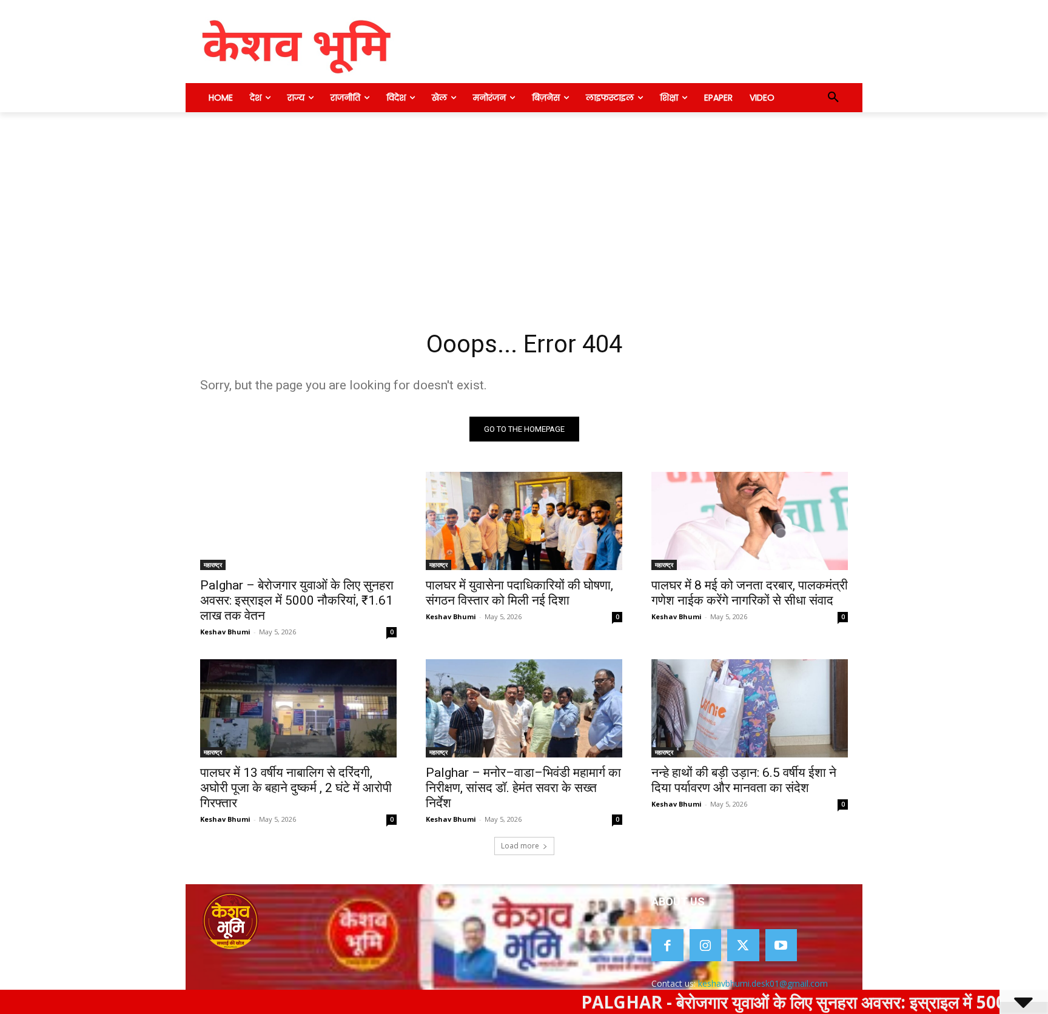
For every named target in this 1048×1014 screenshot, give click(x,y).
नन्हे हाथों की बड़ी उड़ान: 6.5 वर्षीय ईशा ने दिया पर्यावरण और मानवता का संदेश (743, 780)
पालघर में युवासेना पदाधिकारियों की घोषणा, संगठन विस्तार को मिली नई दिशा (519, 593)
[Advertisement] (524, 203)
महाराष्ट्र (213, 564)
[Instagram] (706, 945)
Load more (520, 846)
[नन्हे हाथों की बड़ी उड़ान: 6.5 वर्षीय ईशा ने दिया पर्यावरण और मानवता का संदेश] (749, 708)
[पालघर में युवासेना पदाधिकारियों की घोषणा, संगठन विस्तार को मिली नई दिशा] (524, 521)
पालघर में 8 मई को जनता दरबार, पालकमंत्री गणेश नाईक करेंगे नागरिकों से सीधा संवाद (749, 593)
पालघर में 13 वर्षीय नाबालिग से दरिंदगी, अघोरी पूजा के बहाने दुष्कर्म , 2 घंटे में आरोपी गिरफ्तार (296, 787)
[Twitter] (743, 945)
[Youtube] (781, 945)
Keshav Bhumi (225, 631)
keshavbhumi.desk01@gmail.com (763, 983)
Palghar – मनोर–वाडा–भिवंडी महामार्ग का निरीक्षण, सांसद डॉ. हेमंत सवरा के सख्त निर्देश (523, 787)
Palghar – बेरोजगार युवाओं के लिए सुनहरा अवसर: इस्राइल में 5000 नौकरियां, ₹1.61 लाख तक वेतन (297, 600)
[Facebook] (667, 945)
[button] (833, 97)
